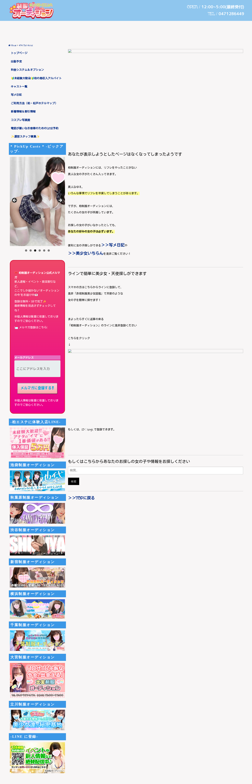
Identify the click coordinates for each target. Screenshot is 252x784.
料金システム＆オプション (27, 70)
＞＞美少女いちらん (85, 253)
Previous (15, 200)
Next (60, 200)
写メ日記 (16, 95)
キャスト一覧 (19, 86)
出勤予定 (16, 61)
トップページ (19, 53)
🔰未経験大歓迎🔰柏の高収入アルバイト (36, 78)
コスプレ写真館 (20, 120)
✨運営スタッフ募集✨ (25, 136)
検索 (73, 481)
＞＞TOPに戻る (81, 498)
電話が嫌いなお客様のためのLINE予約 (34, 128)
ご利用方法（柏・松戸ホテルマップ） (34, 103)
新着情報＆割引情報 (23, 111)
